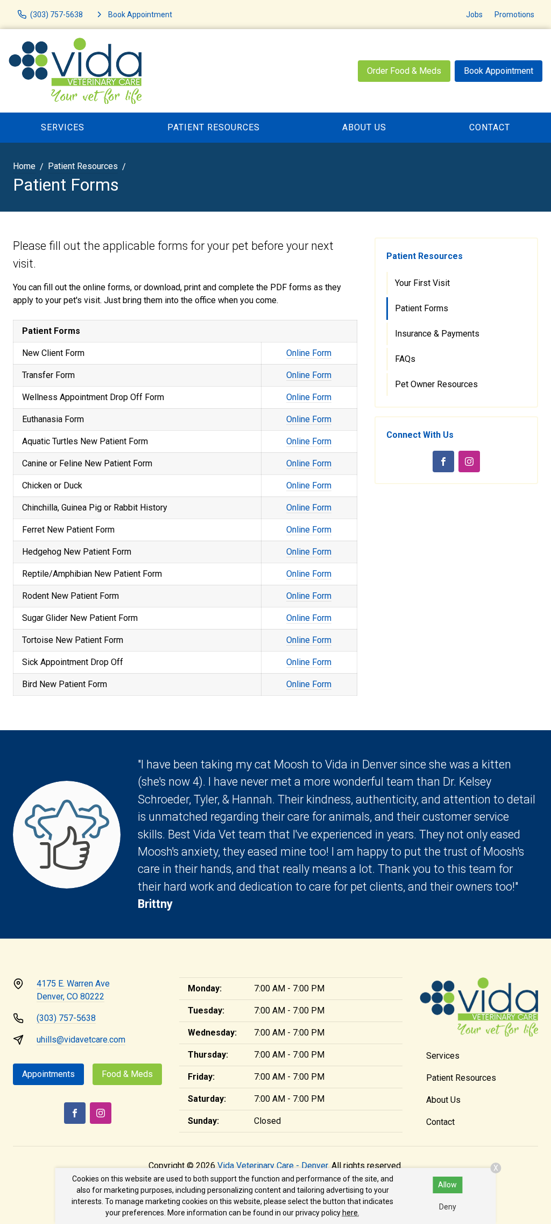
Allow (447, 1184)
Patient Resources (213, 127)
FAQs (405, 359)
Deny (447, 1206)
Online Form (308, 353)
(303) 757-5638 (66, 1018)
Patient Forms (421, 308)
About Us (364, 127)
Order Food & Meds (404, 71)
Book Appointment (498, 71)
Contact (440, 1122)
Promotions (514, 14)
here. (350, 1212)
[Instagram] (469, 461)
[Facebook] (443, 461)
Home (24, 166)
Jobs (474, 14)
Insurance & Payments (437, 333)
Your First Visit (422, 283)
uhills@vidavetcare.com (81, 1039)
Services (62, 127)
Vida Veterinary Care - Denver (272, 1165)
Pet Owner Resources (436, 384)
